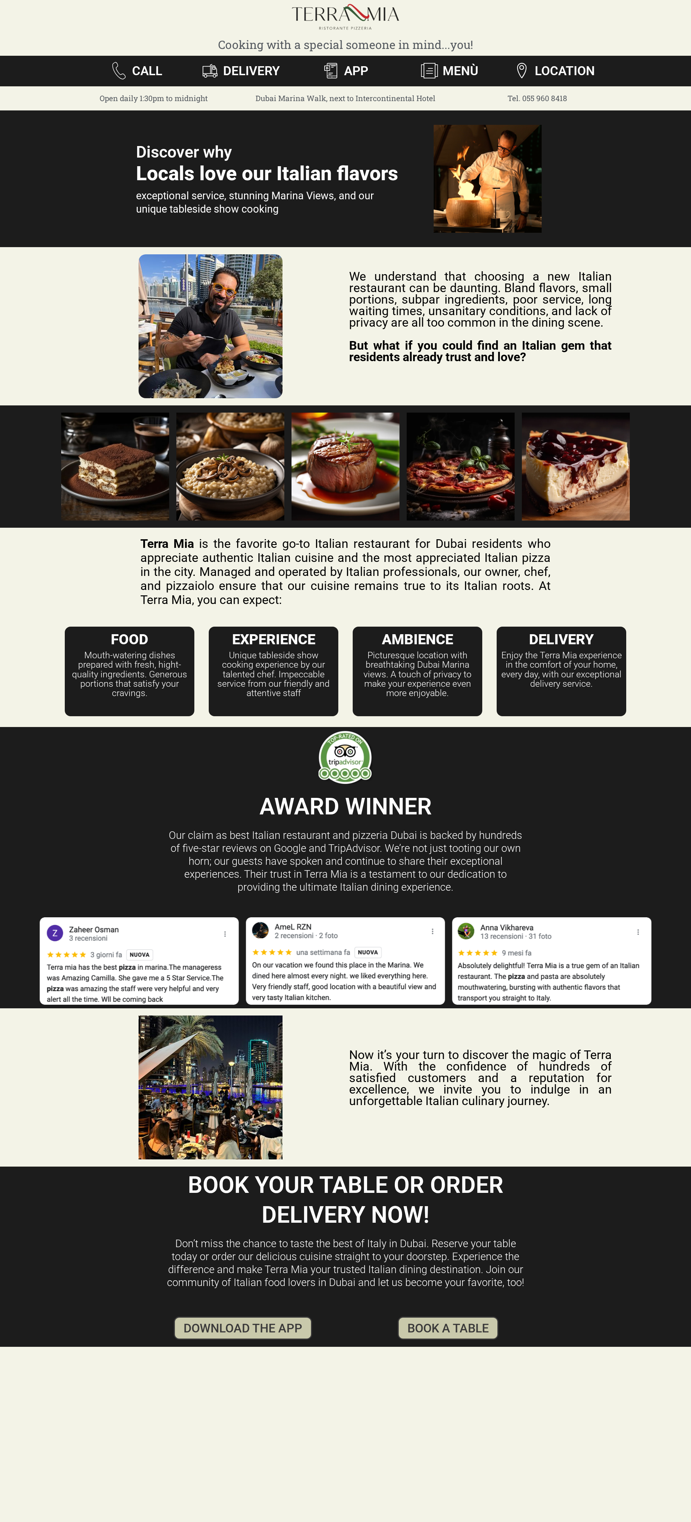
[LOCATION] (521, 70)
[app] (331, 70)
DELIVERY (251, 71)
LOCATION (565, 71)
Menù (460, 71)
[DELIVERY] (210, 70)
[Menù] (429, 70)
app (356, 71)
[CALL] (119, 70)
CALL (147, 71)
